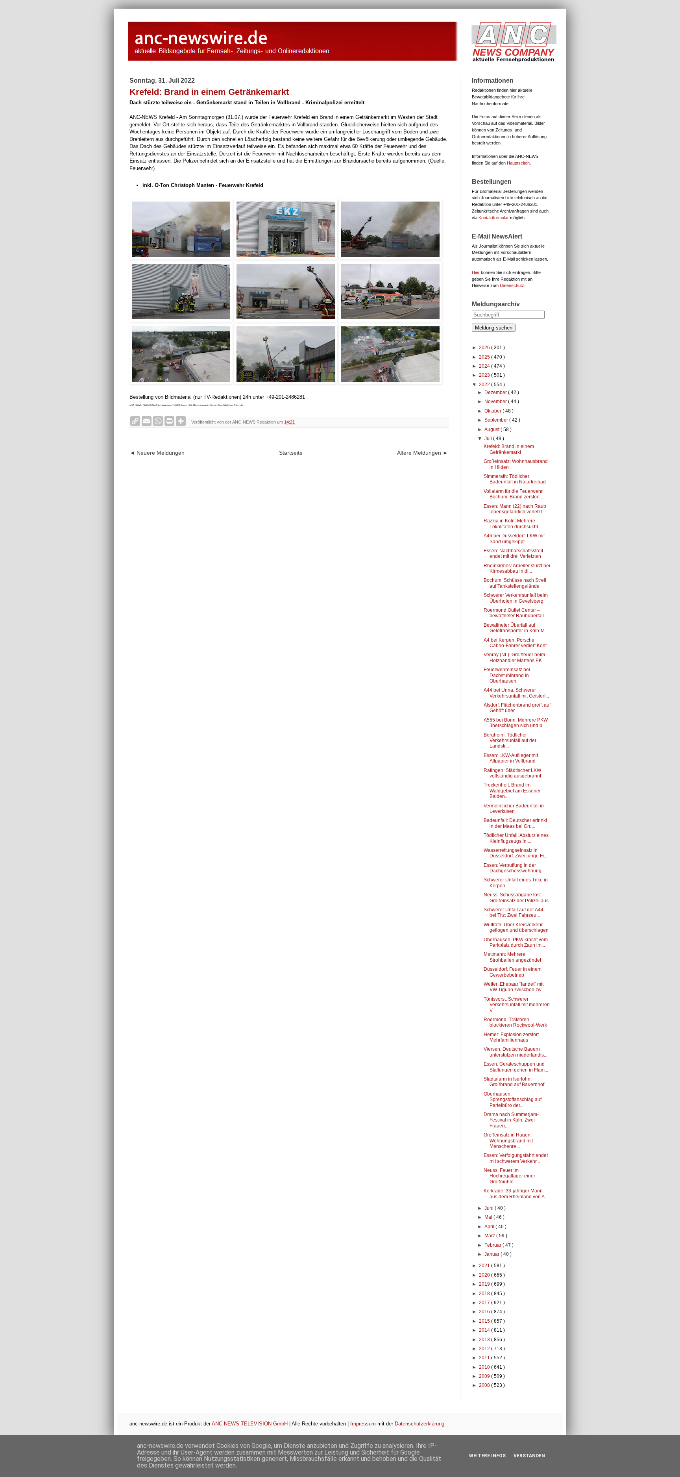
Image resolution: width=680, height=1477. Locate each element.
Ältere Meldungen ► (422, 453)
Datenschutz (512, 285)
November (496, 401)
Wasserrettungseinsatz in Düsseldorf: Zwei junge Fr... (515, 853)
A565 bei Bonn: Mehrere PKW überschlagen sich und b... (516, 722)
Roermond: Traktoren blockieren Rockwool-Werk (515, 1022)
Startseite (291, 453)
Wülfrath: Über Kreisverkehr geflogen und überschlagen (516, 927)
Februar (493, 1245)
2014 (485, 1330)
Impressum (363, 1424)
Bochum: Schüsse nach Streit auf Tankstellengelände (515, 583)
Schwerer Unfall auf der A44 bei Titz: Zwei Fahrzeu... (513, 912)
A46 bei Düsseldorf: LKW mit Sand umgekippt (514, 538)
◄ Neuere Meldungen (157, 453)
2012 (485, 1348)
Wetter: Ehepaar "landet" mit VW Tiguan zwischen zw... (514, 986)
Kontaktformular (494, 217)
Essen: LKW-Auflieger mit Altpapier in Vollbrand (511, 758)
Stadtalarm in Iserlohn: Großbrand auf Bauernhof (514, 1081)
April (489, 1226)
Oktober (493, 411)
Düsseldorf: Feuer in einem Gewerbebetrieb (512, 971)
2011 (485, 1357)
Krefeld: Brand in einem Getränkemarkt (509, 449)
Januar (492, 1254)
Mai (488, 1217)
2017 (485, 1302)
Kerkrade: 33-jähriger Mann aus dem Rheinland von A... (516, 1193)
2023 (485, 375)
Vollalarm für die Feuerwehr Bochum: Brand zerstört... (513, 494)
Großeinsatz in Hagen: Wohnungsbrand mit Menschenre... (508, 1140)
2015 (485, 1321)
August (492, 429)
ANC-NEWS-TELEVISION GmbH (250, 1424)
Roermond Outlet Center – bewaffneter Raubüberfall (514, 612)
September (496, 420)
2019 (485, 1284)
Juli (488, 438)
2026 (485, 347)
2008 (485, 1385)
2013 (485, 1339)
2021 (485, 1265)
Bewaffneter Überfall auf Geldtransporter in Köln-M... (516, 627)
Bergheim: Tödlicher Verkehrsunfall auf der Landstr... (510, 740)
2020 (485, 1275)
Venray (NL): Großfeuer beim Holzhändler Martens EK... (514, 657)
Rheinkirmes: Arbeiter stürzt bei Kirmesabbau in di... (517, 568)
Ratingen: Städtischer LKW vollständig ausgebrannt (512, 773)
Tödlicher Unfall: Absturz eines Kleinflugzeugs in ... (516, 838)
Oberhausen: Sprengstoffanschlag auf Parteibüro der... (512, 1099)
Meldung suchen (493, 328)
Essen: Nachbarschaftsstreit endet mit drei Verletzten (513, 553)
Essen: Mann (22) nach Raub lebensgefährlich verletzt (515, 509)
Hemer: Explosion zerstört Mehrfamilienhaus (511, 1037)
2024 (485, 366)
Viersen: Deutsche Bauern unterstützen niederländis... (515, 1051)
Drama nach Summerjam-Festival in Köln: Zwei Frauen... (511, 1120)
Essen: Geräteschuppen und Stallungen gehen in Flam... (516, 1066)
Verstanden (529, 1455)
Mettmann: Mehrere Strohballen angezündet (512, 956)
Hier (476, 272)
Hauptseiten (518, 163)
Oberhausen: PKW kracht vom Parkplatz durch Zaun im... (516, 942)
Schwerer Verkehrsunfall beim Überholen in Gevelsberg (516, 597)
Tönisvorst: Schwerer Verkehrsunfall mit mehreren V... (517, 1004)
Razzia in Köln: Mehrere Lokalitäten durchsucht (511, 523)
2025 (485, 357)
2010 (485, 1367)
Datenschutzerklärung (419, 1424)
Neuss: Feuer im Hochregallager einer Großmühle (509, 1176)
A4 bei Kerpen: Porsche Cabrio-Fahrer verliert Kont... (517, 642)
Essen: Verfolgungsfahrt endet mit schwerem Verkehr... (516, 1158)
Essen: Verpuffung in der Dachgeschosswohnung (512, 868)
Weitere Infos (487, 1455)
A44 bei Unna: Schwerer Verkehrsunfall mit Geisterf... (516, 692)
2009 (485, 1376)
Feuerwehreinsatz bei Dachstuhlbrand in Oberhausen (507, 675)
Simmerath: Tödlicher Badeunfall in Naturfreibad (515, 479)
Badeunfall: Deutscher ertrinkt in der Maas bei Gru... (515, 823)
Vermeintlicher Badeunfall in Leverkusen (514, 808)
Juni (489, 1208)
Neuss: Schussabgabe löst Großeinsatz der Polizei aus (516, 897)
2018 (485, 1293)
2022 (485, 384)
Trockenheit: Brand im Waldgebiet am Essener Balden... (512, 790)
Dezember (496, 392)
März (490, 1235)
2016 (485, 1311)
